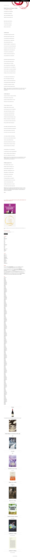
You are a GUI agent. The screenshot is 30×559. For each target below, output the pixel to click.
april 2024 (5, 294)
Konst (4, 241)
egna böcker (16, 269)
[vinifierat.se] (24, 1)
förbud (20, 269)
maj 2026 (5, 279)
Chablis (19, 266)
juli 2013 (4, 373)
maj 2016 (5, 352)
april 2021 (5, 316)
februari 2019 (5, 332)
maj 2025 (5, 286)
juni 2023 (5, 300)
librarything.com (5, 255)
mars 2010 (5, 397)
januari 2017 (5, 347)
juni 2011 (5, 388)
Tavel (13, 274)
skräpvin (23, 273)
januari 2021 (5, 318)
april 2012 (5, 382)
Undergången (9, 200)
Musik (4, 192)
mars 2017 (5, 346)
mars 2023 (5, 302)
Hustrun (13, 270)
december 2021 (5, 311)
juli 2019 (4, 329)
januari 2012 (5, 384)
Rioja (21, 273)
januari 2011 (5, 391)
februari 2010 (5, 398)
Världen (4, 249)
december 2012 (5, 377)
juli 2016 (4, 351)
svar (11, 200)
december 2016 (5, 348)
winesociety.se (5, 261)
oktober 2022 (5, 305)
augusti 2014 (5, 365)
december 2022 (5, 304)
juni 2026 (5, 278)
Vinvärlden (5, 250)
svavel (6, 274)
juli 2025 (4, 285)
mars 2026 (5, 280)
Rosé (4, 246)
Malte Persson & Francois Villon (10, 8)
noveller (8, 273)
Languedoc (8, 271)
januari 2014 (5, 369)
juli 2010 (4, 395)
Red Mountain (18, 273)
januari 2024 (5, 296)
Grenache (23, 269)
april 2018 (5, 338)
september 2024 (5, 291)
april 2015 (5, 360)
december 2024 (5, 289)
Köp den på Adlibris (12, 518)
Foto (4, 240)
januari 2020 (5, 325)
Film (4, 239)
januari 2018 (5, 340)
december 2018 (5, 333)
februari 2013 (5, 376)
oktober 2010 (5, 393)
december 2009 (5, 399)
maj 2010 (5, 396)
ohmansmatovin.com (6, 258)
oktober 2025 (5, 283)
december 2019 (5, 326)
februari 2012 (5, 383)
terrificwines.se (5, 254)
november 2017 (5, 341)
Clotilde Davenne (11, 267)
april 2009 (5, 404)
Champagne (21, 266)
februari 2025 (5, 288)
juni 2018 (5, 337)
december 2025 (5, 282)
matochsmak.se (5, 256)
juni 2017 (5, 344)
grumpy (5, 270)
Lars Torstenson (10, 9)
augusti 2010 (5, 394)
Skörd (4, 274)
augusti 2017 (5, 343)
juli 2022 (4, 307)
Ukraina (16, 274)
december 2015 (5, 355)
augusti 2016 (5, 350)
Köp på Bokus (12, 470)
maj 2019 (5, 330)
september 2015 (5, 357)
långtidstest (17, 271)
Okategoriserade (5, 244)
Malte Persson (5, 200)
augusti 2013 (5, 372)
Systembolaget (11, 274)
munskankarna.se (5, 263)
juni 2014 (5, 366)
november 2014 (5, 363)
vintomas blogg (5, 260)
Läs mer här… (12, 484)
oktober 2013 (5, 371)
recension (15, 273)
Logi (4, 243)
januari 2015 (5, 362)
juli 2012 (4, 380)
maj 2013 (5, 374)
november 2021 (5, 312)
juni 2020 (5, 322)
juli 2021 (4, 314)
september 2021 (5, 313)
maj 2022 (5, 308)
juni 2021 (5, 315)
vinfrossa (18, 274)
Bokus (12, 453)
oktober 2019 (5, 327)
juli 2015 (4, 358)
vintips (20, 274)
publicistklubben (5, 257)
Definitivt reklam (5, 238)
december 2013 (5, 370)
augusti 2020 (5, 321)
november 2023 (5, 297)
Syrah (8, 274)
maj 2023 (5, 301)
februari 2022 (5, 310)
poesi (7, 200)
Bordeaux (8, 266)
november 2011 (5, 385)
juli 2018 (4, 336)
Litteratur (5, 242)
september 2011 (5, 386)
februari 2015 (5, 361)
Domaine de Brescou (7, 269)
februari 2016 (5, 354)
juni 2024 (5, 293)
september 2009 (5, 401)
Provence (12, 273)
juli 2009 (4, 402)
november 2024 (5, 290)
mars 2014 (5, 368)
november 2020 (5, 319)
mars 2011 (5, 390)
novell (5, 273)
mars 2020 (5, 324)
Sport (4, 247)
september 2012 (5, 379)
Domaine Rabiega (12, 269)
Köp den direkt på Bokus (12, 502)
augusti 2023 (5, 299)
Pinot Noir (10, 273)
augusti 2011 (5, 387)
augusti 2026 (5, 277)
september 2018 (5, 335)
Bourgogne (11, 266)
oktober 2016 (5, 349)
